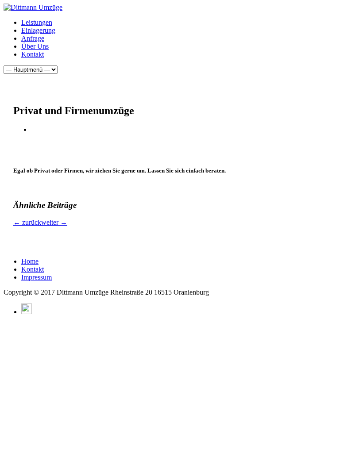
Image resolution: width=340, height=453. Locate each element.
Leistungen (36, 22)
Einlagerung (38, 30)
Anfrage (32, 38)
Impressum (36, 277)
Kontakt (32, 54)
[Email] (26, 311)
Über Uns (35, 46)
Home (30, 261)
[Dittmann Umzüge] (33, 7)
